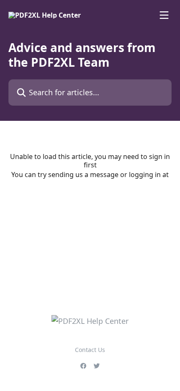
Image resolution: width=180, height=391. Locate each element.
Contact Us (90, 350)
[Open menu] (164, 15)
